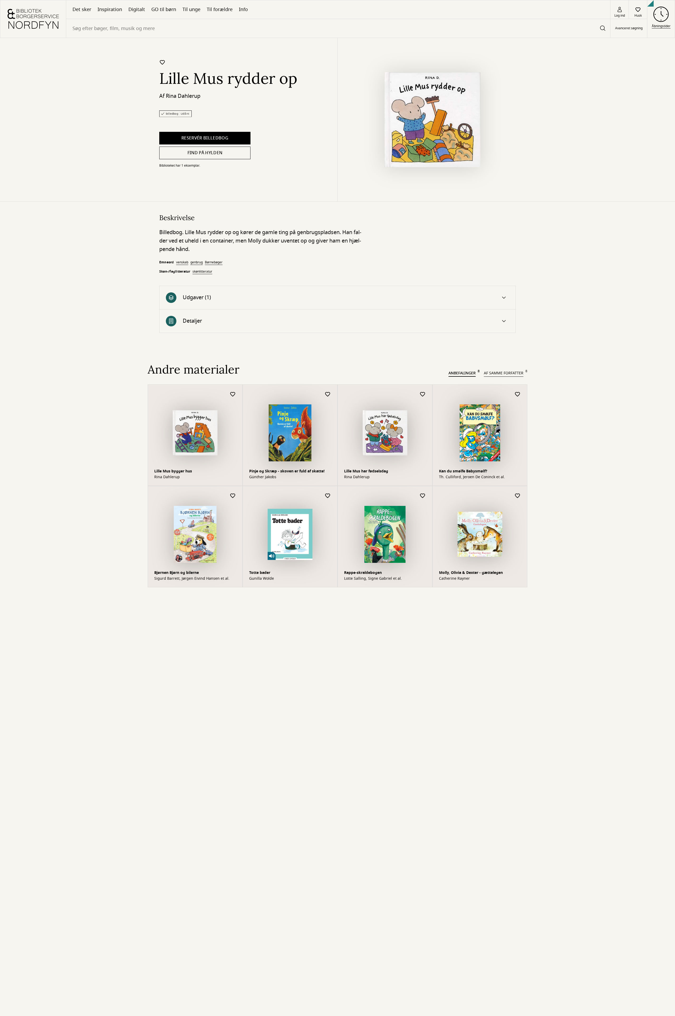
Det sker (82, 9)
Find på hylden (204, 153)
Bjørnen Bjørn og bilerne (176, 572)
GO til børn (163, 9)
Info (243, 9)
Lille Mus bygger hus (173, 471)
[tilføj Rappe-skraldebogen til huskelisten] (423, 496)
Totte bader (259, 572)
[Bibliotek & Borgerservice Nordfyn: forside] (33, 19)
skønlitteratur (202, 271)
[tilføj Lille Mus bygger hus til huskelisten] (233, 394)
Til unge (191, 9)
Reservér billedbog (204, 138)
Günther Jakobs (262, 477)
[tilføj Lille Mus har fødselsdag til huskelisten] (423, 394)
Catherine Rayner (454, 579)
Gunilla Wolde (261, 579)
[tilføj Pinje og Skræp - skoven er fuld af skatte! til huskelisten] (328, 394)
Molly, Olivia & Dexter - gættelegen (471, 572)
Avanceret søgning (629, 28)
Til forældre (220, 9)
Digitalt (136, 9)
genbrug (196, 262)
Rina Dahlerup (183, 96)
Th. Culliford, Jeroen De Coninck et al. (472, 477)
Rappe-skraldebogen (363, 572)
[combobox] (338, 28)
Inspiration (110, 9)
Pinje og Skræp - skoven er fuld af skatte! (287, 471)
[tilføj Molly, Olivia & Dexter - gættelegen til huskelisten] (517, 496)
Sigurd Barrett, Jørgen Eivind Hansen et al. (191, 579)
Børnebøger (214, 262)
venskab (182, 262)
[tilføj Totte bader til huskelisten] (328, 496)
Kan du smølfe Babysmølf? (463, 471)
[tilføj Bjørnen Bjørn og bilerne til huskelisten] (233, 496)
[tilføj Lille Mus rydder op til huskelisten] (162, 62)
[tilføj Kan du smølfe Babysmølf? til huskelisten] (517, 394)
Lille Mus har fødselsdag (366, 471)
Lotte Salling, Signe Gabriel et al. (373, 579)
